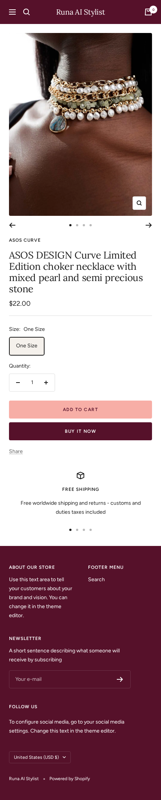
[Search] (26, 12)
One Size (26, 345)
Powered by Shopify (69, 778)
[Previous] (12, 225)
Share (16, 451)
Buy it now (80, 431)
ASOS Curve (25, 240)
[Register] (120, 679)
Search (96, 579)
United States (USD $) (36, 757)
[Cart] (148, 12)
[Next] (149, 225)
